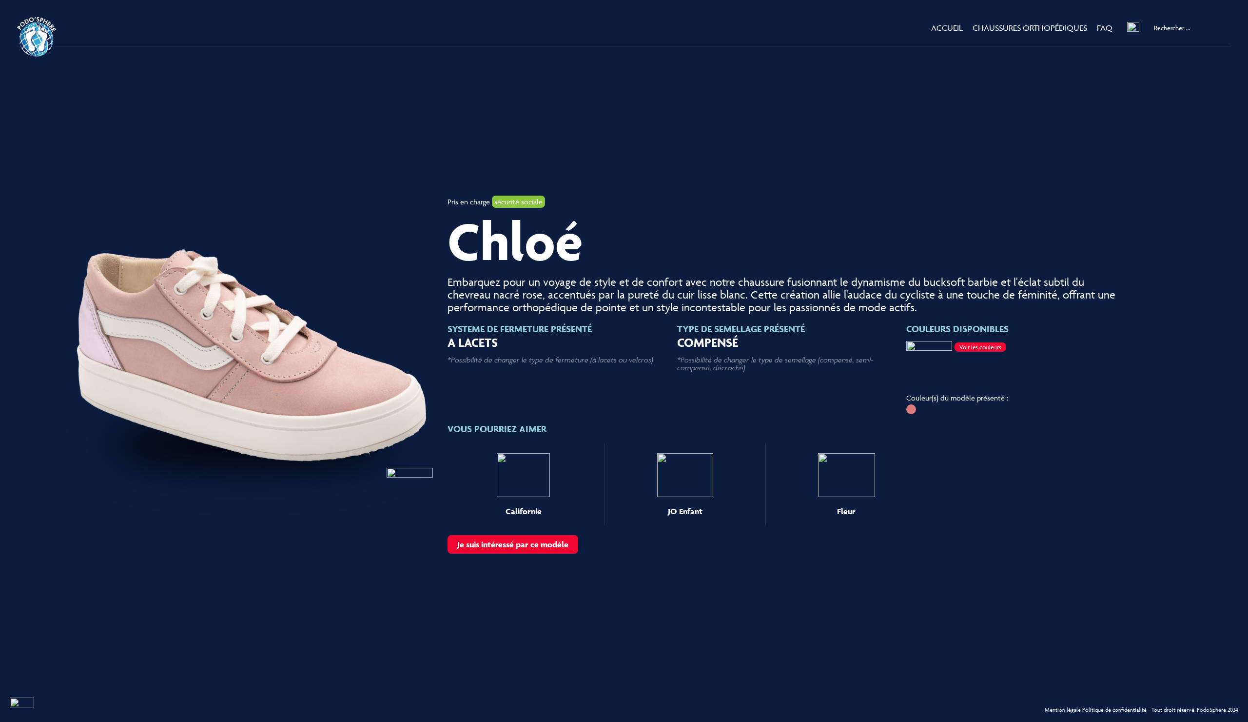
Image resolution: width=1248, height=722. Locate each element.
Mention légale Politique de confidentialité (1096, 709)
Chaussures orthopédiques (1030, 28)
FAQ (1104, 28)
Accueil (947, 28)
